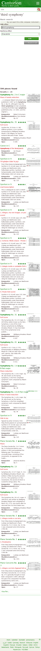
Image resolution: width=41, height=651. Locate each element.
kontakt (22, 640)
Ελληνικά (29, 642)
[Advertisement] (20, 66)
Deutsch (22, 642)
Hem (8, 640)
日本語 (30, 645)
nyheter (15, 640)
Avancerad (32, 43)
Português (18, 647)
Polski (12, 647)
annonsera (30, 640)
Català (10, 642)
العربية (4, 642)
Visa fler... (5, 591)
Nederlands (5, 647)
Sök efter (4, 24)
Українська (17, 649)
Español (6, 645)
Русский (25, 647)
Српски (31, 647)
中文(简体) (25, 649)
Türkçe (37, 647)
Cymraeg (16, 642)
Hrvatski (19, 645)
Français (12, 645)
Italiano (25, 645)
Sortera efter (6, 31)
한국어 (36, 645)
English (35, 642)
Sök (29, 38)
